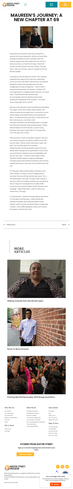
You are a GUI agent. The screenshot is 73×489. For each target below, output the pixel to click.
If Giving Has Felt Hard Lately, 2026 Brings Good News (31, 397)
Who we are (9, 407)
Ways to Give (53, 423)
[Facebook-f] (58, 467)
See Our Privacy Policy (11, 482)
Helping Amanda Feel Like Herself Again (25, 301)
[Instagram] (62, 467)
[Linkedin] (67, 467)
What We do (31, 407)
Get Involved (53, 407)
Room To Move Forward (17, 349)
